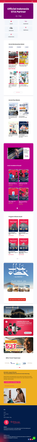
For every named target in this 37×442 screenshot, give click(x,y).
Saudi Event (25, 23)
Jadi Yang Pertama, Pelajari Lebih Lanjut (17, 299)
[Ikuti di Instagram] (30, 439)
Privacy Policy (6, 413)
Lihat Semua (18, 92)
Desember (18, 47)
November (10, 47)
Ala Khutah (11, 30)
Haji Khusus (25, 30)
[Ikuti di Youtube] (32, 439)
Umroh (11, 23)
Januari (26, 47)
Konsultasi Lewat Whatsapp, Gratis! (13, 382)
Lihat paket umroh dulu (9, 385)
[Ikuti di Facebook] (28, 439)
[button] (5, 11)
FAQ (4, 415)
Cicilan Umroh (11, 36)
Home (5, 412)
